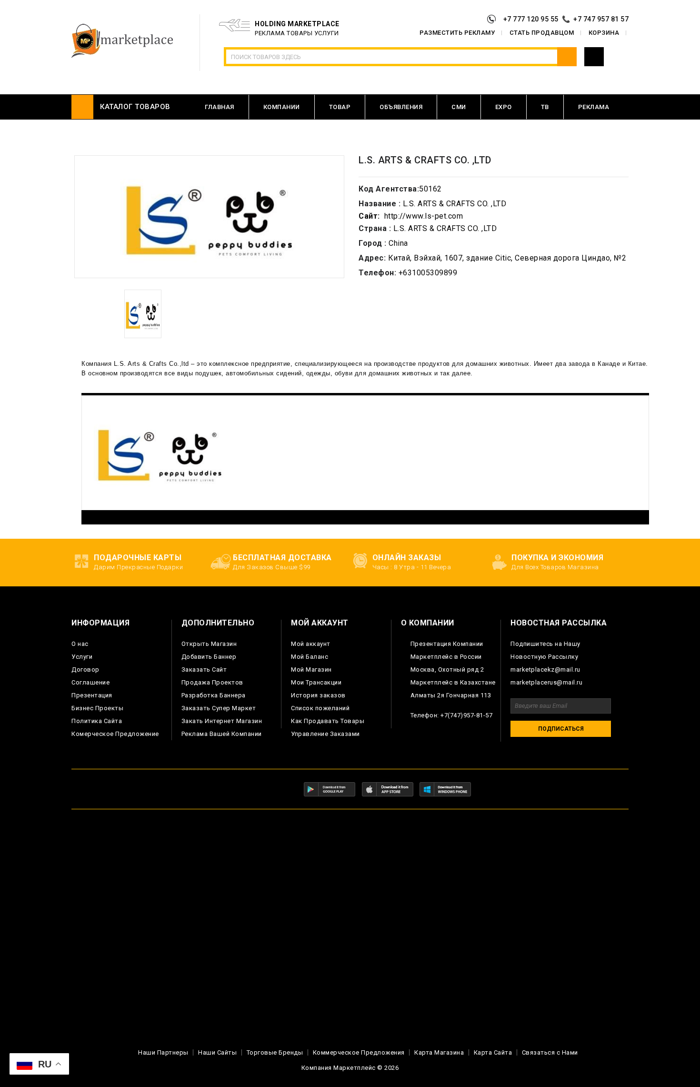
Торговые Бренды (275, 1052)
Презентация (91, 695)
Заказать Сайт (204, 669)
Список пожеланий (320, 708)
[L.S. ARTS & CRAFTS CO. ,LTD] (142, 314)
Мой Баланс (309, 656)
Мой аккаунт (310, 643)
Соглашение (90, 682)
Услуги (81, 656)
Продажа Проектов (212, 682)
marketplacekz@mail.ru (545, 669)
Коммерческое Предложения (359, 1052)
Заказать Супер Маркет (218, 708)
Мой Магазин (311, 669)
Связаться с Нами (550, 1052)
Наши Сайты (217, 1052)
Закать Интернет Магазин (221, 721)
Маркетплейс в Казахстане (453, 682)
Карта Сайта (493, 1052)
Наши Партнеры (163, 1052)
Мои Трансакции (316, 682)
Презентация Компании (446, 643)
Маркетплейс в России (446, 656)
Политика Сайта (96, 721)
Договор (85, 669)
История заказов (318, 695)
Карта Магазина (439, 1052)
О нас (80, 643)
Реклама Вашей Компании (221, 733)
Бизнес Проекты (97, 708)
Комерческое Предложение (115, 733)
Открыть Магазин (209, 643)
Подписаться (561, 728)
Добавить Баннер (209, 656)
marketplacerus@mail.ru (546, 682)
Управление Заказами (325, 733)
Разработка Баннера (213, 695)
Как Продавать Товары (327, 721)
